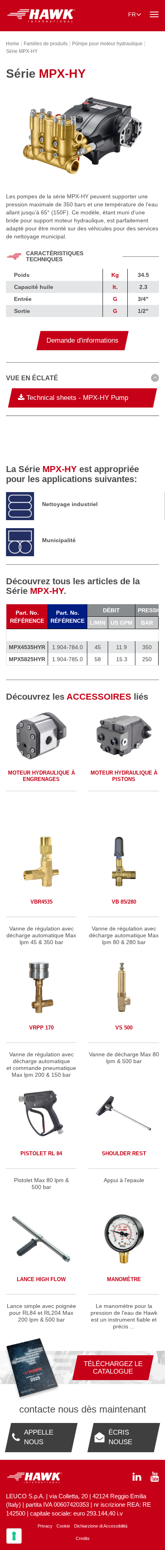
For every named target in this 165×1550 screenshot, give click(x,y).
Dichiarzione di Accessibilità (100, 1526)
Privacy (45, 1526)
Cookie (63, 1526)
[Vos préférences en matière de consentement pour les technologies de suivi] (14, 1536)
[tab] (82, 379)
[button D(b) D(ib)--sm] (82, 378)
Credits (83, 1538)
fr (132, 14)
